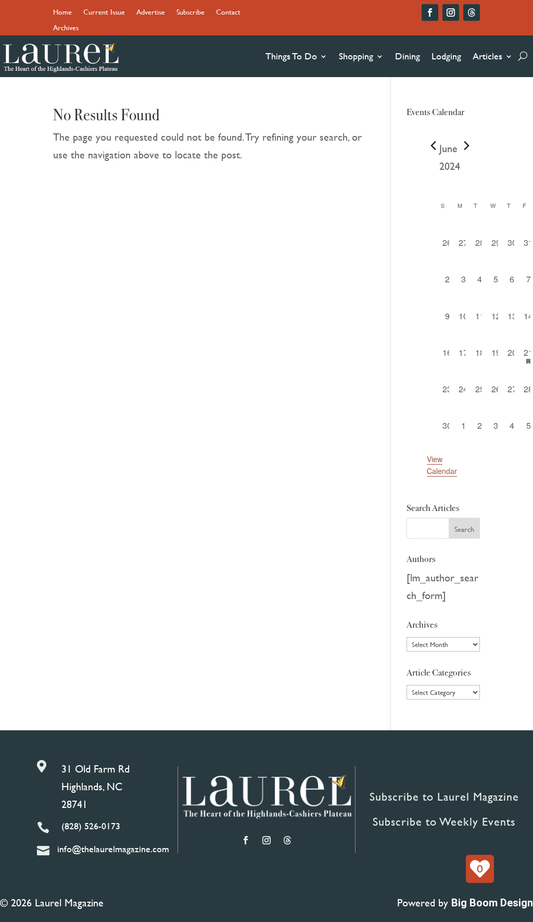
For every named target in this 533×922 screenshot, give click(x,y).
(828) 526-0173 (90, 826)
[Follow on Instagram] (450, 12)
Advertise (150, 12)
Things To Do (291, 56)
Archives (66, 28)
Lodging (446, 56)
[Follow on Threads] (471, 12)
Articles (487, 56)
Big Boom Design (492, 902)
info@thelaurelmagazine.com (113, 849)
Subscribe (190, 12)
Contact (228, 12)
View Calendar (442, 465)
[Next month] (466, 146)
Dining (407, 56)
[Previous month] (433, 146)
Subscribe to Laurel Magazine (444, 797)
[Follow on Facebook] (430, 12)
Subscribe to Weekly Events (444, 822)
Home (62, 12)
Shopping (356, 56)
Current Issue (104, 12)
